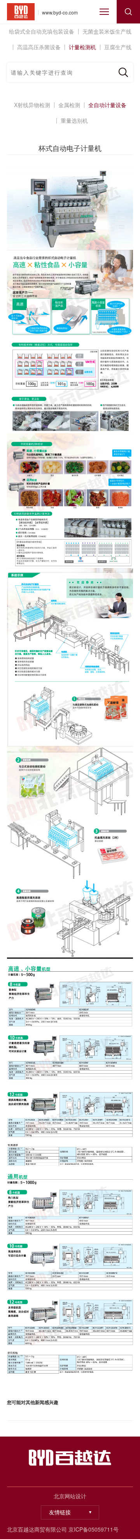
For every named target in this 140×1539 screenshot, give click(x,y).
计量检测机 (82, 47)
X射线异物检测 (32, 105)
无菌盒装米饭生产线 (106, 31)
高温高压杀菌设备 (39, 47)
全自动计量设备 (107, 105)
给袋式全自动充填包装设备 (41, 31)
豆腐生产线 (117, 47)
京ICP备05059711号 (93, 1529)
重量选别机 (74, 120)
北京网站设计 (70, 1496)
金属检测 (69, 105)
